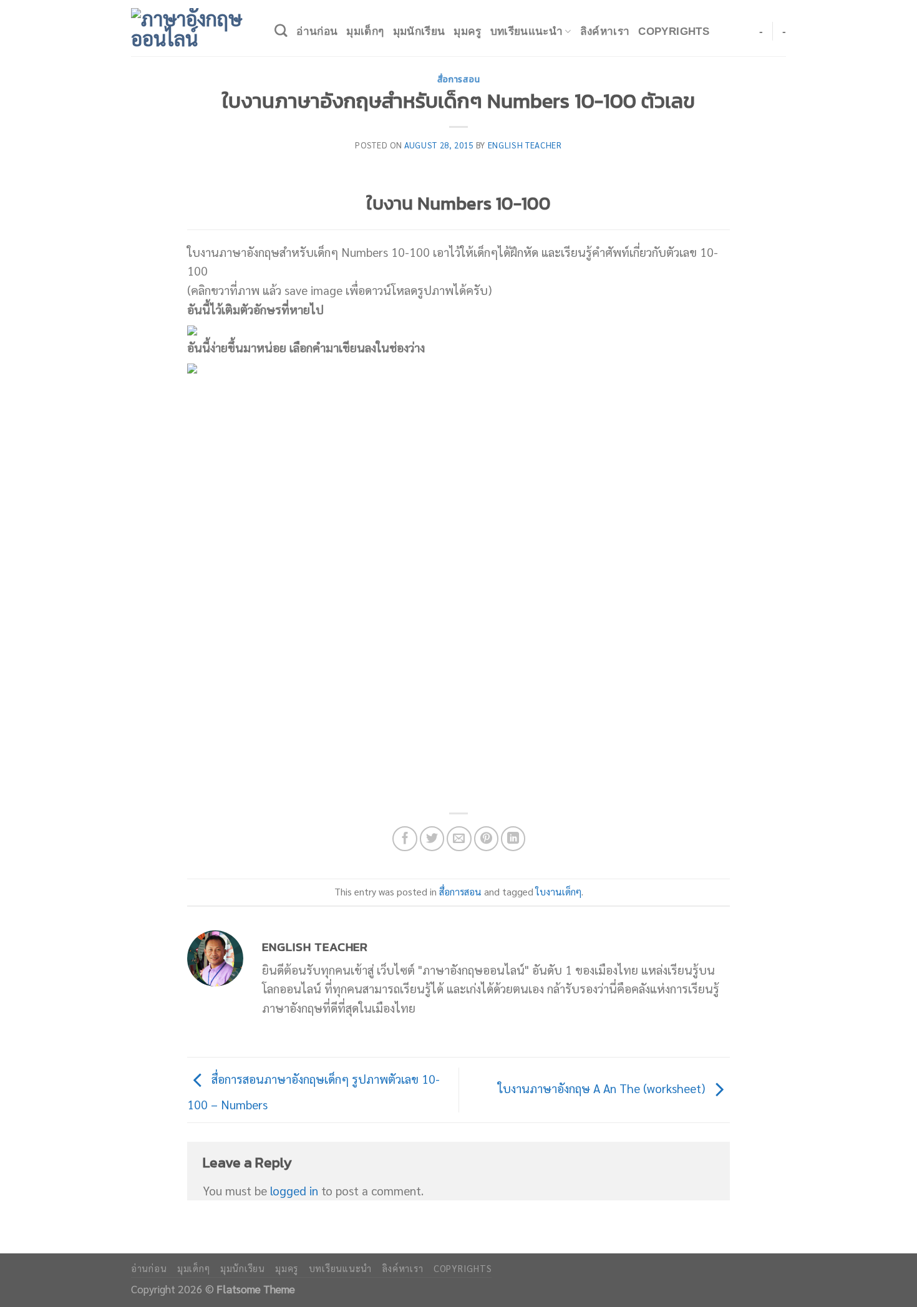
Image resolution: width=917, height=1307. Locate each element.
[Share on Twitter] (432, 838)
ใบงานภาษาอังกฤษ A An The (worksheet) (603, 1088)
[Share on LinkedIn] (513, 838)
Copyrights (673, 31)
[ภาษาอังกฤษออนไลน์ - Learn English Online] (193, 28)
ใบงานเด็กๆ (558, 891)
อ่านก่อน (316, 31)
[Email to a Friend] (459, 838)
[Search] (281, 31)
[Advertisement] (458, 510)
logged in (294, 1190)
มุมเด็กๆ (365, 31)
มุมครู (467, 31)
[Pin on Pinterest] (486, 838)
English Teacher (525, 145)
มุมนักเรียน (419, 31)
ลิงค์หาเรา (605, 31)
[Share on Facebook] (404, 838)
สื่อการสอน (458, 79)
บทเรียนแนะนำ (526, 31)
